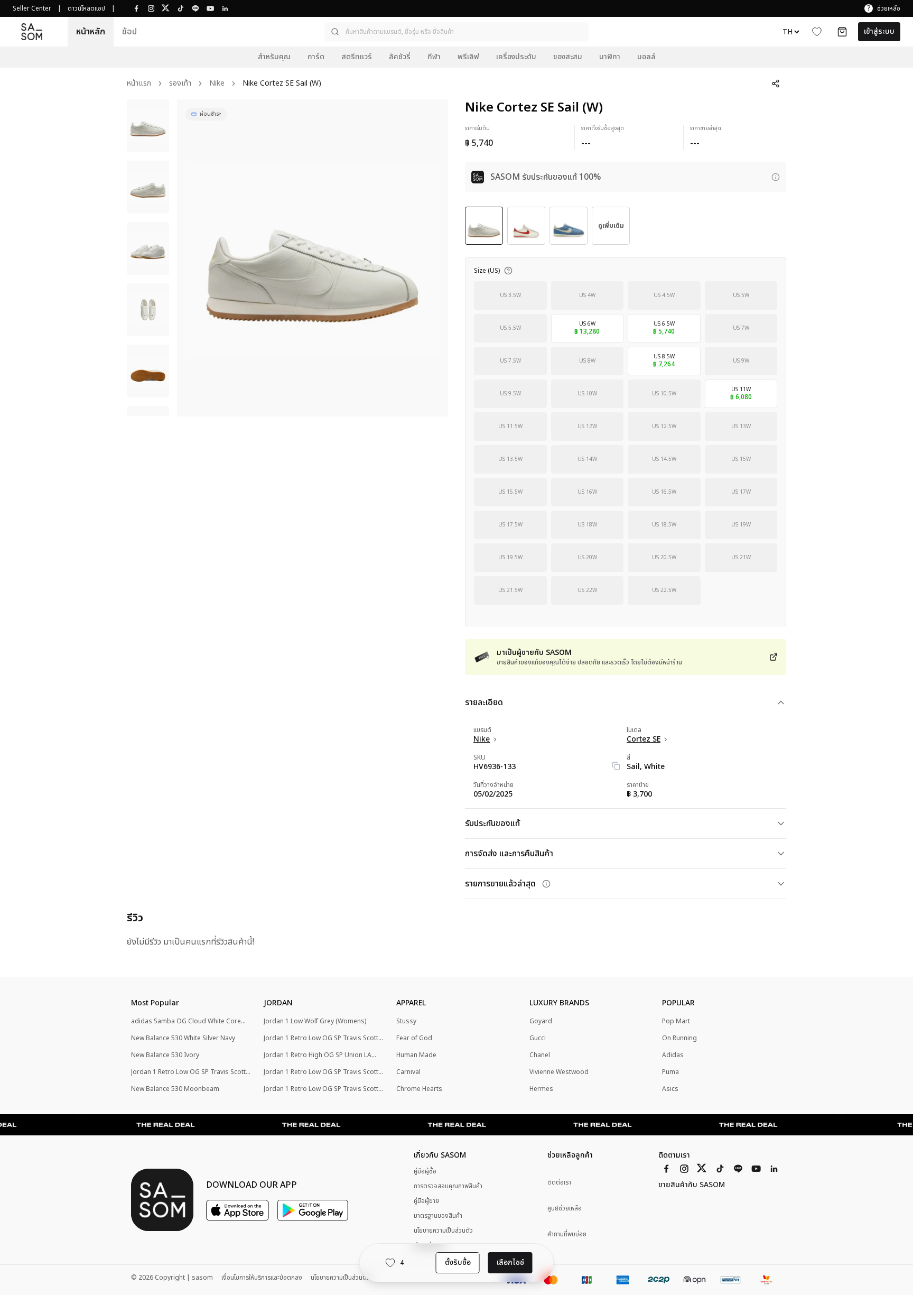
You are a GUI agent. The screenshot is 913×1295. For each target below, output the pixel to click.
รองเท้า (180, 83)
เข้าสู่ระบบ (879, 31)
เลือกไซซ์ (510, 1262)
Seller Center (32, 8)
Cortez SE (643, 739)
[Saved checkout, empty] (842, 31)
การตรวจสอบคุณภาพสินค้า (448, 1186)
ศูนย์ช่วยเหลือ (564, 1208)
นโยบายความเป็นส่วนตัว (443, 1230)
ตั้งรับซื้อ (458, 1262)
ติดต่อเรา (559, 1182)
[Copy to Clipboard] (616, 766)
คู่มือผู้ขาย (426, 1201)
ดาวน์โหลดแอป (86, 8)
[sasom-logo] (32, 31)
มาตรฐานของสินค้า (438, 1215)
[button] (456, 31)
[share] (775, 83)
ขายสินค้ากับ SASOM (691, 1185)
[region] (312, 258)
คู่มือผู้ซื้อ (425, 1171)
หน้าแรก (139, 83)
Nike (217, 83)
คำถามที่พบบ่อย (566, 1234)
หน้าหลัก (90, 31)
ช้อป (129, 31)
